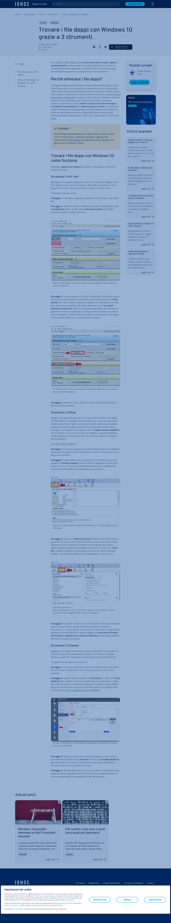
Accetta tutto (46, 896)
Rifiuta (60, 905)
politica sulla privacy (11, 905)
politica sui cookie (65, 903)
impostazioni (69, 900)
